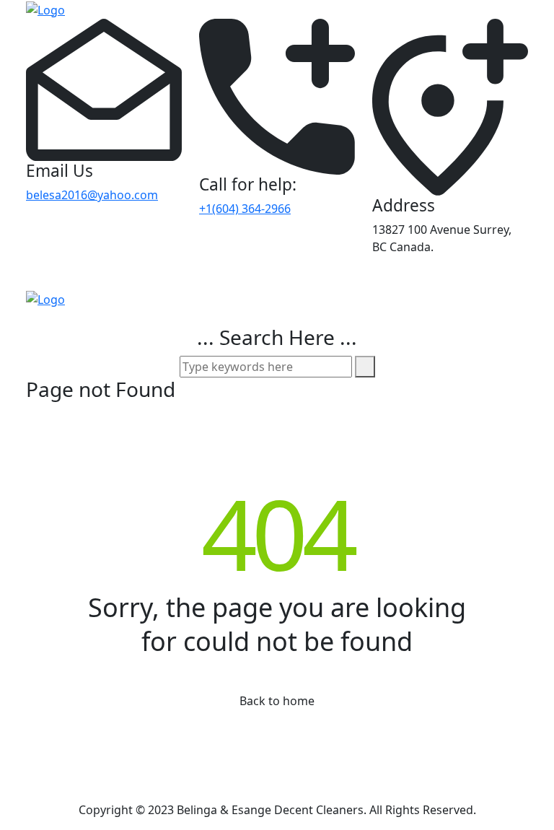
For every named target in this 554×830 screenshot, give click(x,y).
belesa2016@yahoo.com (92, 195)
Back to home (277, 701)
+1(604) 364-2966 (245, 209)
